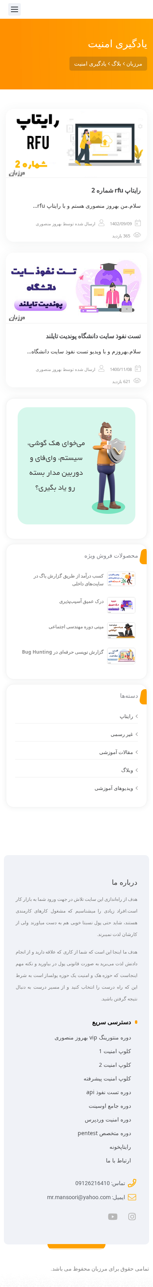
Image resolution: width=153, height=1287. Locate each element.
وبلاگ (127, 770)
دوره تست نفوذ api (108, 1092)
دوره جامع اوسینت (110, 1105)
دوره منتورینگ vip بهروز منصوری (93, 1037)
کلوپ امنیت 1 (115, 1051)
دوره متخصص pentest (104, 1133)
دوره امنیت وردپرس (108, 1119)
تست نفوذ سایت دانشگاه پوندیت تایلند (93, 336)
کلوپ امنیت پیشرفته (107, 1078)
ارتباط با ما (118, 1160)
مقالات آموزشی (116, 752)
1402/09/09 (121, 223)
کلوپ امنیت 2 (115, 1064)
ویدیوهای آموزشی (114, 787)
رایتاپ (126, 716)
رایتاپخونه (120, 1146)
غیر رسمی (122, 734)
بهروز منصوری (49, 223)
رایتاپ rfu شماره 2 (116, 190)
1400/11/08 (121, 369)
